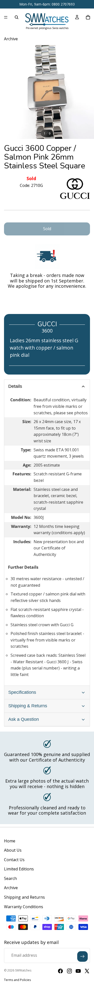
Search (10, 878)
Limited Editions (19, 869)
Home (9, 841)
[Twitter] (87, 971)
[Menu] (6, 17)
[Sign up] (82, 956)
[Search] (16, 17)
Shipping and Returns (24, 897)
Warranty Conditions (23, 906)
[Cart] (87, 17)
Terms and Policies (17, 980)
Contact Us (14, 859)
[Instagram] (69, 971)
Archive (11, 887)
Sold (47, 228)
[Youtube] (78, 971)
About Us (13, 850)
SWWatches (23, 970)
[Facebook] (60, 971)
